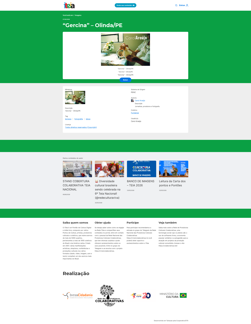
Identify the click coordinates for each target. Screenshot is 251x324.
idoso (88, 119)
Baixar (125, 80)
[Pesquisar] (176, 5)
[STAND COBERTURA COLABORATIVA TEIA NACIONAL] (77, 169)
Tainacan (169, 321)
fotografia (78, 119)
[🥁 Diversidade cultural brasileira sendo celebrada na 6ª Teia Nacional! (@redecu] (109, 169)
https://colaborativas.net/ (168, 246)
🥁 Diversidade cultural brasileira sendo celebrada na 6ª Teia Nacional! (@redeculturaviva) (107, 189)
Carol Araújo (140, 100)
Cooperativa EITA (182, 321)
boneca (68, 119)
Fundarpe (135, 113)
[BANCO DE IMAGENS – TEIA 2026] (141, 169)
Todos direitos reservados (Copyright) (81, 127)
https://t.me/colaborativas (104, 251)
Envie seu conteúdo (124, 5)
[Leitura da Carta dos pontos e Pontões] (173, 169)
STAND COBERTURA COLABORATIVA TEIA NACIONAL (76, 185)
